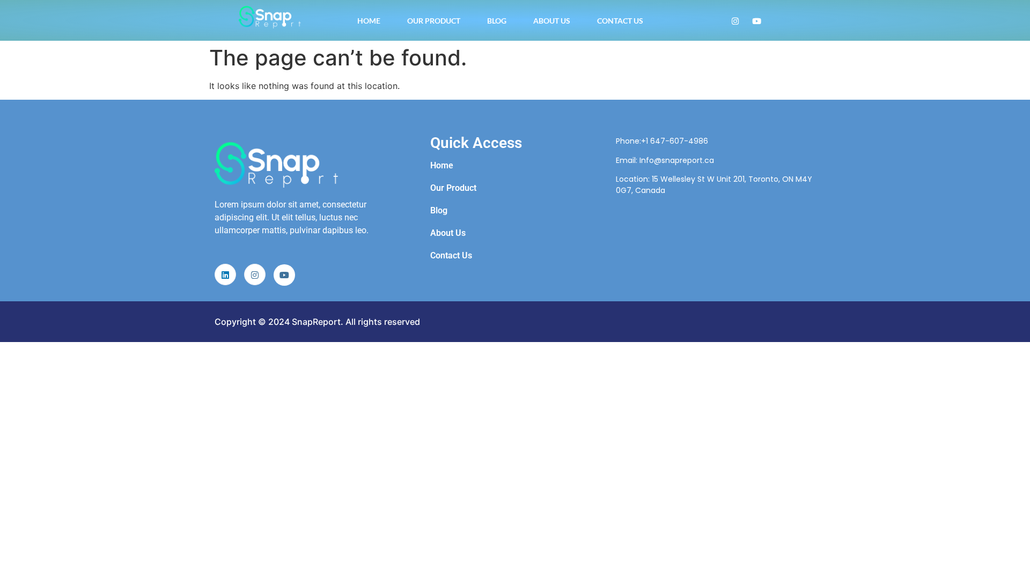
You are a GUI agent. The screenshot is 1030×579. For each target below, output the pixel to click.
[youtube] (284, 275)
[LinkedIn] (225, 274)
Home (368, 20)
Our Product (433, 20)
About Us (551, 20)
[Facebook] (756, 20)
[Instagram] (735, 20)
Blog (496, 20)
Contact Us (620, 20)
